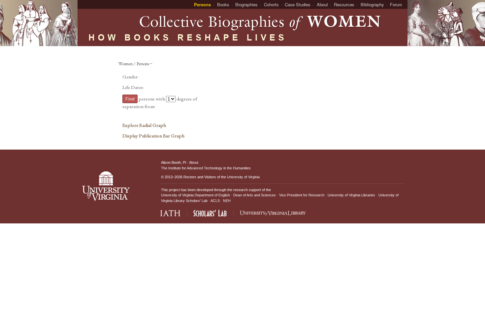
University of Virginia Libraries (351, 195)
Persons (202, 4)
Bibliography (372, 4)
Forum (396, 4)
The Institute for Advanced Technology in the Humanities (206, 168)
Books (223, 4)
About (322, 4)
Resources (344, 4)
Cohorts (271, 4)
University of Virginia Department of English (195, 195)
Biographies (246, 4)
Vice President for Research (301, 195)
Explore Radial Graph (144, 125)
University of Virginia (243, 177)
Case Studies (297, 4)
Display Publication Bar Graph (153, 135)
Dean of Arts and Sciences (254, 195)
